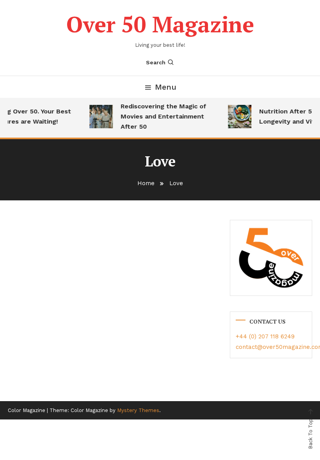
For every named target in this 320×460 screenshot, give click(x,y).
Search (155, 62)
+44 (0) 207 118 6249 (265, 336)
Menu (165, 87)
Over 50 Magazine (160, 24)
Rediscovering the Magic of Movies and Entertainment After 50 (161, 116)
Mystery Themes (138, 410)
